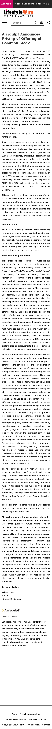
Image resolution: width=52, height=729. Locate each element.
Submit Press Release (16, 719)
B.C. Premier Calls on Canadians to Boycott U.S (25, 4)
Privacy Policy (33, 725)
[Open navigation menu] (4, 22)
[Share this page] (48, 22)
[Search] (36, 22)
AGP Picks (6, 4)
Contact (46, 725)
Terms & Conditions (37, 719)
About (14, 714)
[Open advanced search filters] (42, 22)
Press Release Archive (30, 714)
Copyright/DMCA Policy (13, 725)
